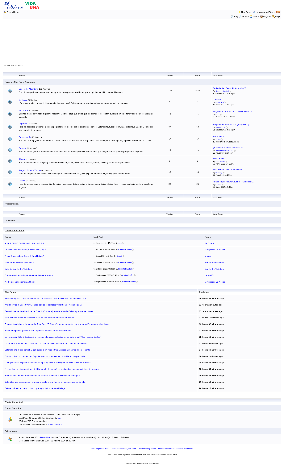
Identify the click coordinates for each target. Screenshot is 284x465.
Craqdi (218, 185)
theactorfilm (220, 162)
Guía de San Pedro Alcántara (18, 269)
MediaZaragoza (55, 424)
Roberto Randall (222, 91)
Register (267, 16)
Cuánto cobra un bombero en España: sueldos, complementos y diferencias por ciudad (45, 356)
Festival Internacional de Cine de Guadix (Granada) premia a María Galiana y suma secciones (49, 311)
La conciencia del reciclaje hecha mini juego (25, 249)
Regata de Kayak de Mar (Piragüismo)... (232, 124)
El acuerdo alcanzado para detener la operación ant (29, 275)
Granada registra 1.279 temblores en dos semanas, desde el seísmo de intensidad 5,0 (45, 298)
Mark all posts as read (100, 449)
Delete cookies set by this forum (123, 449)
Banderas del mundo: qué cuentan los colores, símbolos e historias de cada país (42, 375)
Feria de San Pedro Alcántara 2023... (230, 88)
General (22, 148)
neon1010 (220, 102)
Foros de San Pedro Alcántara (20, 82)
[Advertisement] (142, 41)
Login (277, 16)
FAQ (236, 16)
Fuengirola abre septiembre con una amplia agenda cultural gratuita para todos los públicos (48, 362)
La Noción (10, 220)
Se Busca (23, 100)
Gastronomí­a (25, 137)
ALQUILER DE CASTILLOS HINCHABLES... (233, 111)
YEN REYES (219, 158)
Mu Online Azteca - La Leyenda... (228, 169)
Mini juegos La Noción (215, 249)
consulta (217, 99)
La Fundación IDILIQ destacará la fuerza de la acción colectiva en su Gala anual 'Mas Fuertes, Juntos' (53, 337)
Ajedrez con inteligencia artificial (19, 282)
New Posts (246, 12)
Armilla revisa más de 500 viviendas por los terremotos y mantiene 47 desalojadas (43, 305)
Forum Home (13, 12)
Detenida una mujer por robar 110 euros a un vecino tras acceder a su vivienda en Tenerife (47, 350)
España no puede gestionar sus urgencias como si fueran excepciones (38, 330)
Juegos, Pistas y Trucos (30, 170)
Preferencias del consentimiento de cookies (175, 449)
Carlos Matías (127, 275)
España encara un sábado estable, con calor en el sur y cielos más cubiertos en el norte (46, 343)
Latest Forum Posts (14, 230)
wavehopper (221, 127)
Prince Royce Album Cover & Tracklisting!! (24, 256)
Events (256, 16)
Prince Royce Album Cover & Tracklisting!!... (233, 182)
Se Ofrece (23, 110)
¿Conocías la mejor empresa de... (229, 147)
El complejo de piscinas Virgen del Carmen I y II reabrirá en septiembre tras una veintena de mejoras (52, 369)
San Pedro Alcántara (28, 89)
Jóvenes (22, 159)
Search (245, 16)
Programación (12, 204)
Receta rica (218, 136)
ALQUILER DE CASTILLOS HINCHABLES (24, 243)
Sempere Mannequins (224, 150)
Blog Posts (10, 292)
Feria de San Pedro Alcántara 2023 (21, 262)
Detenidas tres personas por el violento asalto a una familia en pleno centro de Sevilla (45, 382)
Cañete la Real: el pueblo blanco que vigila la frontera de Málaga (35, 388)
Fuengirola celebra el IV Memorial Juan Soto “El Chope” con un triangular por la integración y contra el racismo (57, 324)
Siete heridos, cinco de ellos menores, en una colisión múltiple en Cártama (39, 317)
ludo (217, 114)
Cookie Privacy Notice (147, 449)
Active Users (11, 431)
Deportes (23, 123)
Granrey (219, 173)
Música (22, 180)
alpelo (218, 139)
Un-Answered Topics (265, 12)
